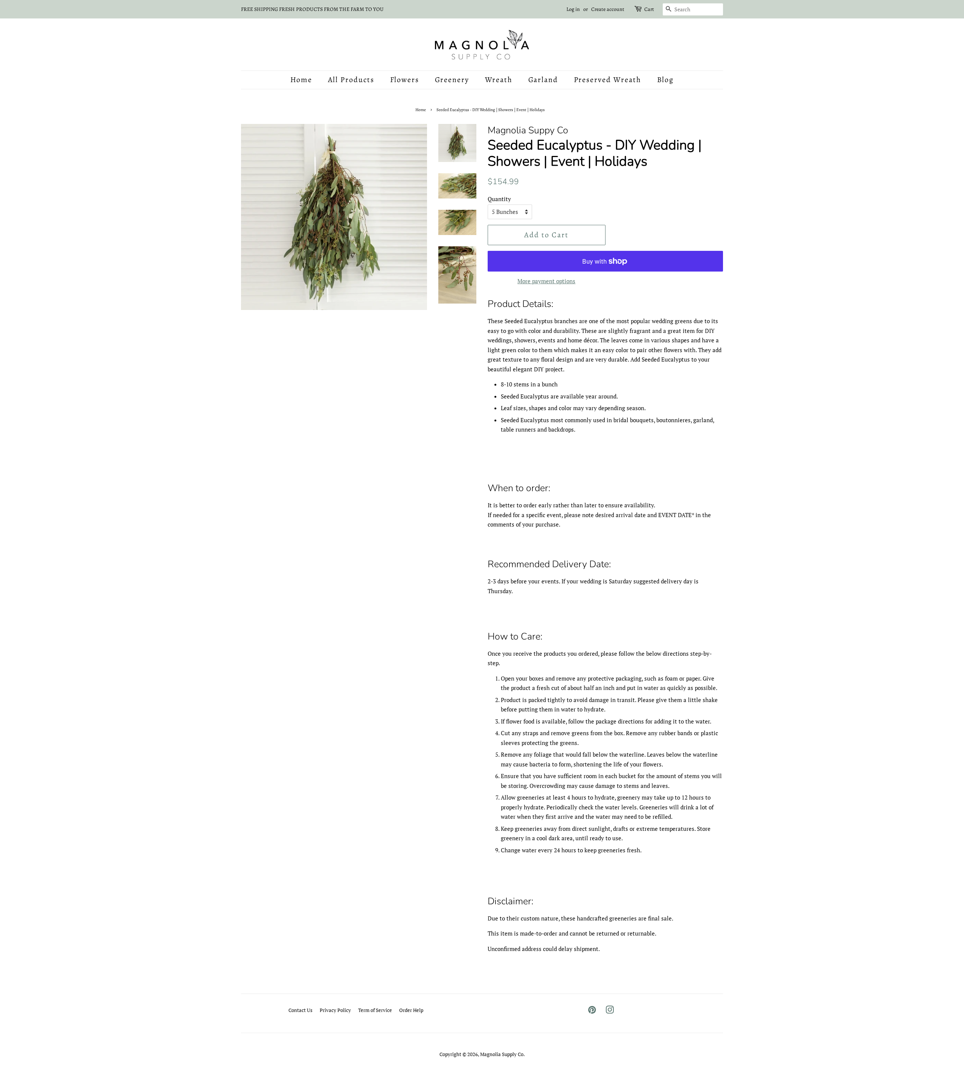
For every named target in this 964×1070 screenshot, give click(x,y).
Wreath (499, 80)
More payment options (546, 281)
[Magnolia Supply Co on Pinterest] (592, 1011)
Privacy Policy (335, 1010)
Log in (573, 9)
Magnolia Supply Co (501, 1054)
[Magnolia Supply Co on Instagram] (610, 1011)
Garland (543, 80)
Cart (649, 9)
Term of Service (375, 1010)
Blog (665, 80)
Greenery (452, 80)
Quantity (499, 199)
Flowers (404, 80)
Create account (607, 9)
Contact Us (300, 1010)
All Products (351, 80)
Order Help (411, 1010)
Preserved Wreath (608, 80)
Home (301, 80)
